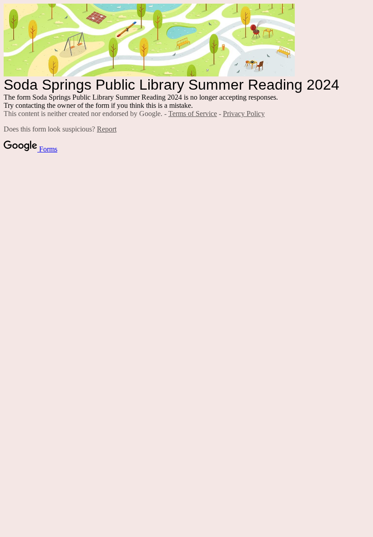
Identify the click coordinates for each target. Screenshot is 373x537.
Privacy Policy (244, 113)
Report (106, 129)
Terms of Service (192, 113)
